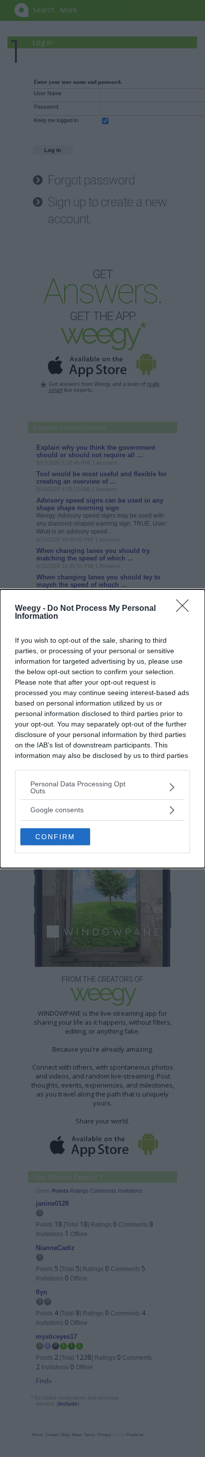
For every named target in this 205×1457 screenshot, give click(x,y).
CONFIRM (55, 837)
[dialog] (102, 728)
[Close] (185, 608)
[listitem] (102, 787)
